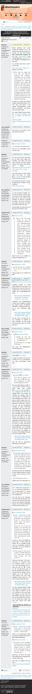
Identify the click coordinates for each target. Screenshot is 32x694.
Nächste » (27, 37)
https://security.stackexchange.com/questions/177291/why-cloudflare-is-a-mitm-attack (22, 297)
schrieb (23, 144)
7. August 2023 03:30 (17, 44)
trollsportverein (5, 212)
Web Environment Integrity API (20, 68)
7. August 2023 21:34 (17, 140)
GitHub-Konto (22, 56)
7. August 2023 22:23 (17, 189)
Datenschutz (11, 687)
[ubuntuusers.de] (10, 8)
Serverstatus (22, 687)
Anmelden (22, 2)
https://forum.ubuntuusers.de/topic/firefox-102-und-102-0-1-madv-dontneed (21, 169)
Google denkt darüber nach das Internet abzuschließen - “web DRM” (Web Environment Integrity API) (16, 28)
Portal (6, 13)
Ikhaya (20, 13)
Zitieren (27, 44)
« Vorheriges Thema (16, 673)
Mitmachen (16, 17)
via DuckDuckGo (27, 22)
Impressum (16, 687)
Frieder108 (4, 141)
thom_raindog (5, 329)
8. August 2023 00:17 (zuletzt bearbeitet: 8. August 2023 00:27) (20, 280)
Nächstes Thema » (26, 673)
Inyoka (7, 681)
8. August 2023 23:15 (17, 369)
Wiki (16, 13)
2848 (7, 337)
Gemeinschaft (8, 26)
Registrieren (28, 2)
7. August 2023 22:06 (17, 154)
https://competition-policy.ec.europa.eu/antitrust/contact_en (21, 121)
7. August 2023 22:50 (17, 212)
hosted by (3, 1)
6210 (7, 221)
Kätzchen (4, 45)
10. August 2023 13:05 (17, 620)
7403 (7, 53)
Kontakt (6, 687)
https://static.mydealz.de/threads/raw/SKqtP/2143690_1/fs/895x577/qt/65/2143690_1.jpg (22, 314)
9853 (7, 146)
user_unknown (5, 127)
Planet (26, 13)
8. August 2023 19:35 (17, 352)
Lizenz (2, 687)
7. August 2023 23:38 (17, 261)
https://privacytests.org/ (18, 186)
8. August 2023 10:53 (17, 328)
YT (15, 488)
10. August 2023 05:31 (17, 509)
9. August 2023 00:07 (17, 447)
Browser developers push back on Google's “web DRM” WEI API (21, 115)
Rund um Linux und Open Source (19, 26)
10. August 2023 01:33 (17, 484)
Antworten (5, 41)
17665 (7, 136)
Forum (11, 13)
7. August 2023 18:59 (17, 127)
